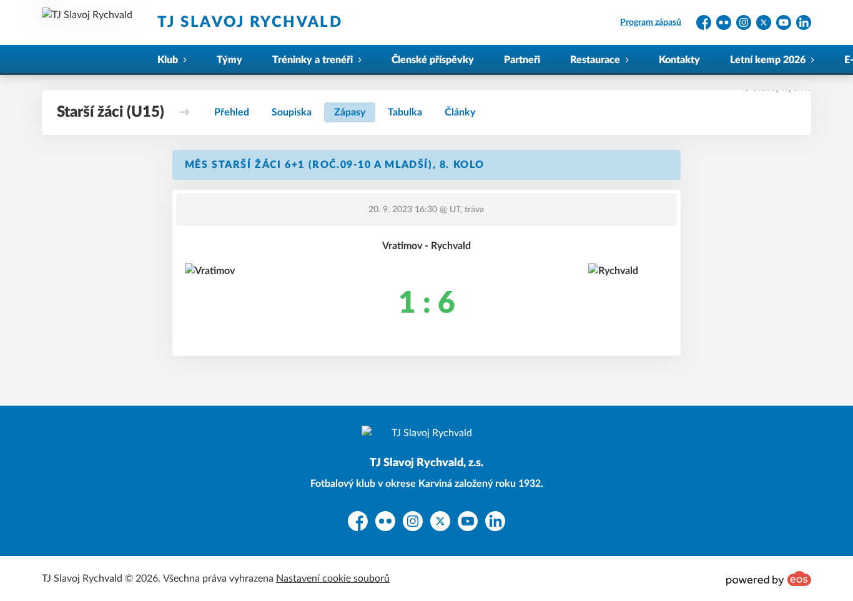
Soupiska (292, 112)
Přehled (231, 112)
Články (460, 112)
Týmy (229, 60)
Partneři (522, 60)
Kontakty (679, 60)
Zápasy (349, 112)
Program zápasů (650, 22)
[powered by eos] (768, 578)
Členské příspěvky (433, 60)
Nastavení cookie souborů (333, 579)
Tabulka (405, 112)
